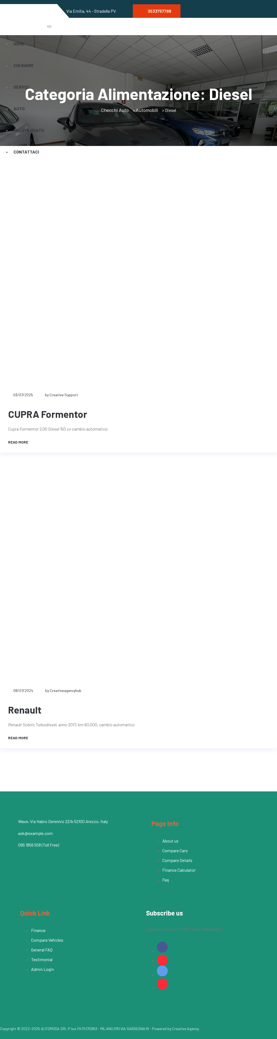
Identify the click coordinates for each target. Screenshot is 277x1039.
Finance (38, 930)
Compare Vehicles (47, 940)
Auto (19, 108)
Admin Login (42, 969)
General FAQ (41, 949)
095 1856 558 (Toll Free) (38, 844)
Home (19, 43)
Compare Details (177, 860)
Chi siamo (23, 65)
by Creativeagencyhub (63, 690)
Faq (165, 879)
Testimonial (41, 959)
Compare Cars (175, 850)
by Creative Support (61, 394)
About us (170, 840)
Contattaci (26, 151)
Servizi (21, 86)
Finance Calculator (179, 870)
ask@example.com (35, 833)
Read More (18, 442)
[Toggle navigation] (49, 26)
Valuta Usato (29, 130)
